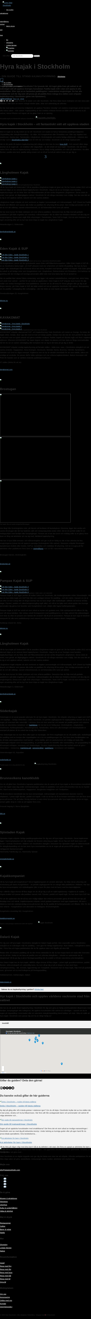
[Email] (12, 100)
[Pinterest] (7, 100)
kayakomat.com (6, 369)
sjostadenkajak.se (7, 859)
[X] (4, 100)
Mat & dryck (10, 26)
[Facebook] (1, 100)
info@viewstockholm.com (10, 1170)
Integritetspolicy (6, 1307)
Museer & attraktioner (8, 1198)
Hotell (2, 1263)
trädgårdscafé (25, 748)
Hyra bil (3, 1282)
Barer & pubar (5, 1229)
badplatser (33, 725)
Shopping (3, 1245)
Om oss (3, 1294)
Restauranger (5, 1223)
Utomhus (3, 1205)
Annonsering (5, 1297)
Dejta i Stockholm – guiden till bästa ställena (20, 1106)
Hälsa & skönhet (6, 1211)
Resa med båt (5, 1276)
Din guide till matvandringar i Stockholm (18, 1124)
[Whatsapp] (10, 100)
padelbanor (49, 748)
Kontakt (3, 1304)
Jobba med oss (6, 1300)
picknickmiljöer (38, 748)
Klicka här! (39, 989)
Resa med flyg (5, 1266)
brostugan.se (5, 564)
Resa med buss (6, 1272)
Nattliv (2, 1233)
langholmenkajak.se (8, 232)
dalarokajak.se (5, 982)
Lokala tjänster (6, 1248)
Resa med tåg (5, 1269)
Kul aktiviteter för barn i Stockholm (16, 1142)
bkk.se (2, 814)
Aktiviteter (61, 76)
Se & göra (9, 10)
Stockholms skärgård (20, 140)
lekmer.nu (4, 301)
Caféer (2, 1226)
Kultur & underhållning (8, 1208)
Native (2, 1251)
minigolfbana (38, 549)
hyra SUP (63, 144)
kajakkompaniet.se (7, 918)
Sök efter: (6, 56)
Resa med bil (5, 1279)
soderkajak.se (5, 760)
